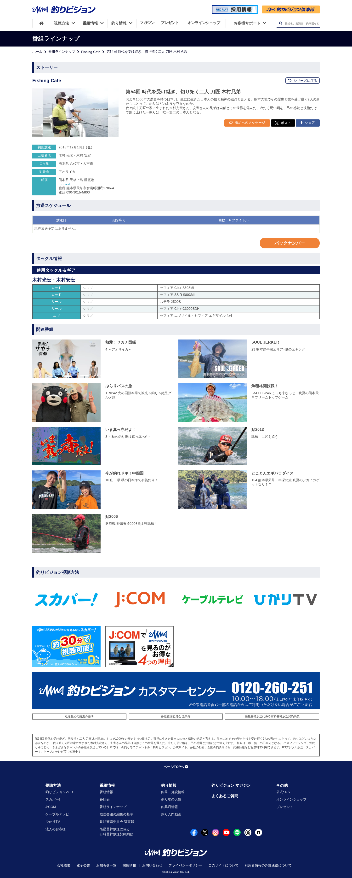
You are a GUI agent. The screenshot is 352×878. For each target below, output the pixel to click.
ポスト (286, 123)
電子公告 (83, 865)
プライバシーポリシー (185, 865)
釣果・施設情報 (173, 792)
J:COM (50, 807)
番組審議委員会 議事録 (175, 716)
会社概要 (63, 865)
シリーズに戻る (305, 80)
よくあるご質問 (224, 796)
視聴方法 (53, 785)
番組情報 (107, 785)
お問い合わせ (152, 865)
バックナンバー (290, 243)
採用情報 (129, 865)
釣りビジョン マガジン (231, 785)
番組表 (105, 799)
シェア (309, 122)
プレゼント (284, 807)
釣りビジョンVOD (59, 792)
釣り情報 (168, 785)
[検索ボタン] (280, 23)
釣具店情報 (169, 807)
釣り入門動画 (171, 814)
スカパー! (52, 799)
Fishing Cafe (90, 52)
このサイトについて (223, 865)
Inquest (64, 184)
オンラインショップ (291, 799)
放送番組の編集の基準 (79, 716)
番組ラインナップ (61, 51)
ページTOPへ (174, 767)
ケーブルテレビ (57, 814)
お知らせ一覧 (106, 865)
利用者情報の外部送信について (268, 865)
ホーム (37, 51)
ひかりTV (52, 822)
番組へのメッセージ (249, 122)
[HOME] (41, 23)
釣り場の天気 (171, 799)
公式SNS (283, 792)
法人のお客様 (55, 829)
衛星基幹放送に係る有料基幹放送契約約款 (272, 716)
